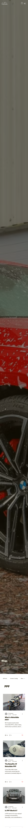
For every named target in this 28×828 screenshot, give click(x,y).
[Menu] (25, 3)
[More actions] (23, 714)
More (22, 678)
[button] (22, 3)
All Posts (5, 678)
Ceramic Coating (14, 678)
